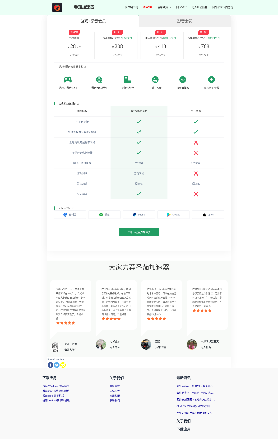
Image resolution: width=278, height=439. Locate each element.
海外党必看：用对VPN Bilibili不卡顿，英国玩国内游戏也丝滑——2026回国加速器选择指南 (195, 386)
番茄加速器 (84, 7)
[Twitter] (57, 365)
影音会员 (185, 21)
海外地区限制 (199, 7)
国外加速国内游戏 (222, 7)
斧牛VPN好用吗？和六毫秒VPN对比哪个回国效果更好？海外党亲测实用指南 (195, 413)
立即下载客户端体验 (139, 232)
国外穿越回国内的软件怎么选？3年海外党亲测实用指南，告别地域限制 (195, 399)
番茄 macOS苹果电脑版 (55, 391)
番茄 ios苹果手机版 (53, 395)
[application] (169, 7)
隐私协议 (115, 391)
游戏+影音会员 (93, 21)
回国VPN (181, 7)
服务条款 (115, 386)
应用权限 (115, 395)
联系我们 (115, 400)
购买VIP (147, 7)
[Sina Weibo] (63, 365)
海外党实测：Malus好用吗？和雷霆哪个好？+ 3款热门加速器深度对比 (195, 392)
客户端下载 (131, 7)
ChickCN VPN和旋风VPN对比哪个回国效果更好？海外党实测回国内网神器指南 (195, 406)
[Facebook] (50, 365)
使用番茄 (163, 7)
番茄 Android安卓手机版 (56, 400)
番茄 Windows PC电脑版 (56, 386)
